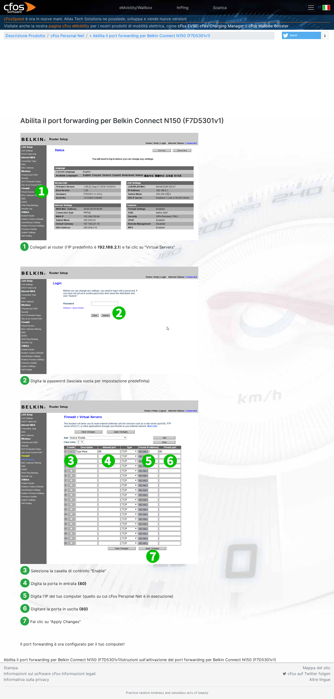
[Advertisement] (167, 80)
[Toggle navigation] (311, 7)
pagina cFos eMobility (69, 25)
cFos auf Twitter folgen (308, 673)
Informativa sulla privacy (26, 679)
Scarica (220, 7)
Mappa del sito (316, 667)
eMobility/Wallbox (135, 7)
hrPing (183, 7)
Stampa (11, 667)
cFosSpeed (14, 18)
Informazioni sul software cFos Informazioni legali (50, 673)
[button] (301, 35)
